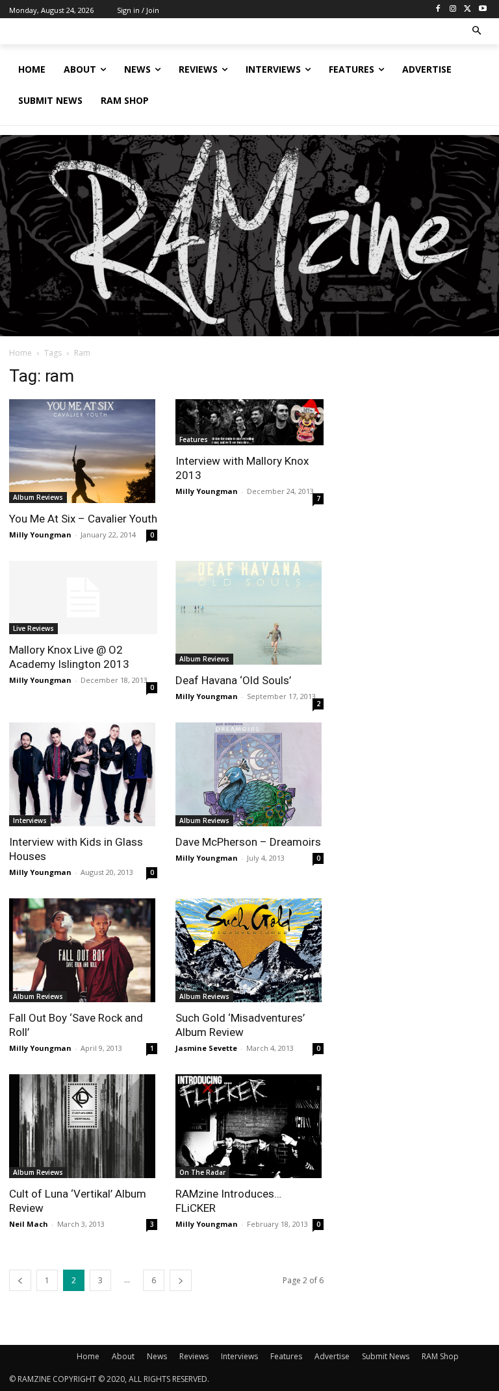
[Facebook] (438, 9)
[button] (477, 31)
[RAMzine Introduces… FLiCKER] (249, 1126)
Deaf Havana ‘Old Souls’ (233, 680)
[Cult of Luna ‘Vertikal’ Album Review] (83, 1126)
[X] (467, 9)
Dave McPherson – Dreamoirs (248, 841)
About (123, 1356)
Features (193, 439)
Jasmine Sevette (206, 1048)
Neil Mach (28, 1224)
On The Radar (202, 1172)
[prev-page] (20, 1280)
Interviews (30, 820)
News (157, 1356)
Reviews (194, 1356)
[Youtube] (482, 9)
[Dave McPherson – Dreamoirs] (249, 774)
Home (20, 352)
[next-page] (181, 1280)
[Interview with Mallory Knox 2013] (249, 422)
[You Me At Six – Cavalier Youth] (83, 451)
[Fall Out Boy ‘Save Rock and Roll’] (83, 950)
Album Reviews (38, 497)
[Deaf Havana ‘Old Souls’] (249, 613)
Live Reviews (33, 628)
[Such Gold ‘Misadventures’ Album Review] (249, 950)
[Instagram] (453, 9)
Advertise (332, 1356)
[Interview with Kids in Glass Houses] (83, 774)
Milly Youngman (40, 534)
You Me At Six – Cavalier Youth (83, 518)
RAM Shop (440, 1356)
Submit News (385, 1356)
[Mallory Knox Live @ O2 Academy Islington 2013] (83, 597)
